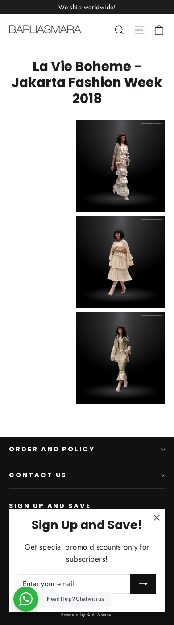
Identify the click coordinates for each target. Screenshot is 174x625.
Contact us (37, 475)
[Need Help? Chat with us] (25, 599)
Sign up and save (50, 505)
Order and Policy (52, 449)
